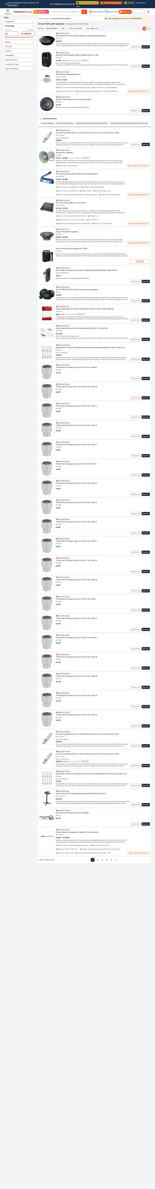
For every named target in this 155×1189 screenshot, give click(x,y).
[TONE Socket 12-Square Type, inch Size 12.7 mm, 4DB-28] (47, 391)
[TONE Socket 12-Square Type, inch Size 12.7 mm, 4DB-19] (47, 546)
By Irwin (58, 815)
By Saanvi (59, 331)
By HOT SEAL (60, 176)
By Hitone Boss (61, 77)
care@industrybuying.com (63, 4)
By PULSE (59, 102)
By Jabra (59, 38)
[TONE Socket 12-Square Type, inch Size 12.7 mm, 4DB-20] (47, 430)
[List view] (144, 28)
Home (41, 19)
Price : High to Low (92, 28)
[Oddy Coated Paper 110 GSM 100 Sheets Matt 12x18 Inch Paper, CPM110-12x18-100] (47, 314)
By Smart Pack (60, 796)
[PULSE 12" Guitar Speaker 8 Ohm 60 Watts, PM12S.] (47, 104)
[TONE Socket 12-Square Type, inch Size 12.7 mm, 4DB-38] (47, 662)
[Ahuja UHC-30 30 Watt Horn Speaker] (47, 157)
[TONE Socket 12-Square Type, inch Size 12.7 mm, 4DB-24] (47, 488)
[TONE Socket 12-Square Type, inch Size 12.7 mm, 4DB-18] (47, 372)
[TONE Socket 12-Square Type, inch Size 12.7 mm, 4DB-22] (47, 623)
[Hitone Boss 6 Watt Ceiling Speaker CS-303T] (47, 79)
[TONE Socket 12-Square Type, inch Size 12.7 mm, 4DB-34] (47, 719)
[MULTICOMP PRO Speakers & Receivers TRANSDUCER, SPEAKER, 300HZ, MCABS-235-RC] (47, 275)
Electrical (48, 19)
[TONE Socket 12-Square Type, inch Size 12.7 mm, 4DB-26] (47, 584)
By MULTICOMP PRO (62, 273)
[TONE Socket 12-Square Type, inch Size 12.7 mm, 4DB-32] (47, 526)
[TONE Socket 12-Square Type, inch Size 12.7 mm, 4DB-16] (47, 642)
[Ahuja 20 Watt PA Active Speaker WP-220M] (47, 256)
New (63, 28)
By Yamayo (59, 835)
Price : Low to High (75, 28)
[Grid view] (149, 28)
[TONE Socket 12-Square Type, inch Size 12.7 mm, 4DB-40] (47, 700)
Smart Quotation (98, 12)
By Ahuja (59, 58)
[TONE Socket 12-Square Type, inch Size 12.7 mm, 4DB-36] (47, 681)
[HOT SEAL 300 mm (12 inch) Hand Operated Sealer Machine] (47, 179)
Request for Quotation (140, 261)
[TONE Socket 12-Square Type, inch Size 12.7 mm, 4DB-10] (47, 449)
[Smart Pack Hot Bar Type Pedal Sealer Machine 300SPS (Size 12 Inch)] (47, 798)
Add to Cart (136, 47)
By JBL (58, 292)
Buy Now (146, 47)
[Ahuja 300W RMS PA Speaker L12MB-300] (47, 236)
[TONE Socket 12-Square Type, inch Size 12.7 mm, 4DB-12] (47, 468)
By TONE (58, 370)
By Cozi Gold (60, 135)
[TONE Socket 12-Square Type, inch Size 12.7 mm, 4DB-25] (47, 507)
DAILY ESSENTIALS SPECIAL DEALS (42, 12)
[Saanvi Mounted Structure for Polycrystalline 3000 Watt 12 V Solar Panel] (47, 333)
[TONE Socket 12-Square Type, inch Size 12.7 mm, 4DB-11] (47, 604)
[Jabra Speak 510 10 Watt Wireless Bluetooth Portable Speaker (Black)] (47, 40)
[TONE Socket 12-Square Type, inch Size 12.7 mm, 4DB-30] (47, 565)
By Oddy (58, 311)
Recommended (51, 28)
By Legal (58, 350)
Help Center (127, 12)
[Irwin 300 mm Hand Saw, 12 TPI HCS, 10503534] (47, 818)
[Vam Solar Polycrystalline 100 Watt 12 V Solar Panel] (47, 207)
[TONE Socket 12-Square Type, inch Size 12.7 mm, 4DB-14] (47, 411)
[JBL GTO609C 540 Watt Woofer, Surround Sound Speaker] (47, 294)
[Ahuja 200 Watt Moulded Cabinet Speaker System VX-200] (47, 60)
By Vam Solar (60, 205)
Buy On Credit (112, 12)
